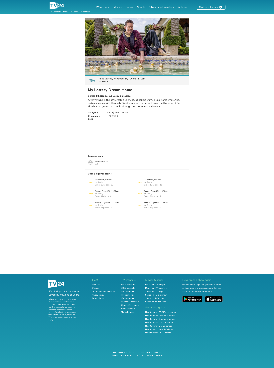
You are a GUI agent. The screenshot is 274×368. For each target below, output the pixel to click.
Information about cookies (103, 291)
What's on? (102, 7)
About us (96, 284)
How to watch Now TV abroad (159, 329)
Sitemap (95, 288)
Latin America (155, 352)
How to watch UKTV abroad (158, 332)
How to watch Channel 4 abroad (160, 315)
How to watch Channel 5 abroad (160, 319)
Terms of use (98, 298)
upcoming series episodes (65, 317)
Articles (182, 7)
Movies (117, 7)
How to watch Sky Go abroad (158, 326)
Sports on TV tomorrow (156, 301)
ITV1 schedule (127, 291)
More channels (128, 312)
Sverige (131, 352)
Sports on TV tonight (155, 298)
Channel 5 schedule (130, 305)
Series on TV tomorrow (156, 295)
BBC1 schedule (128, 284)
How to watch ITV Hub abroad (159, 322)
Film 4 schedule (128, 308)
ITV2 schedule (127, 295)
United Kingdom (142, 352)
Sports (141, 7)
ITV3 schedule (127, 298)
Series (129, 7)
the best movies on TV (57, 315)
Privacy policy (98, 295)
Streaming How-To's (161, 7)
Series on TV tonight (154, 291)
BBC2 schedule (128, 288)
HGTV (105, 81)
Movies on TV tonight (155, 284)
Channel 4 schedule (130, 301)
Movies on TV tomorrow (156, 288)
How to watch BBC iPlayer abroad (160, 312)
